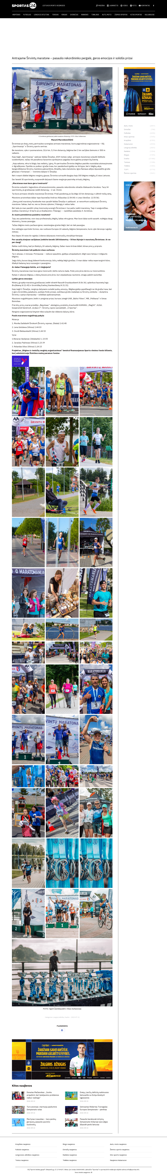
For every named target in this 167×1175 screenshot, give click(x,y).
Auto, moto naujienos (118, 1144)
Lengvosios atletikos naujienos (27, 1155)
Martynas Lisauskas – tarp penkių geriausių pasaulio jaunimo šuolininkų (41, 1122)
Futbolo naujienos (22, 1149)
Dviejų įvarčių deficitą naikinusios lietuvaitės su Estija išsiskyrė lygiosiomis (94, 1095)
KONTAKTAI (145, 6)
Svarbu (67, 1017)
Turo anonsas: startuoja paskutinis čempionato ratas (42, 1108)
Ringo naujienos (69, 1144)
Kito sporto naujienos (118, 1155)
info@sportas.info (133, 1170)
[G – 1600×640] (62, 1079)
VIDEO (125, 6)
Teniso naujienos (22, 1160)
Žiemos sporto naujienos (119, 1149)
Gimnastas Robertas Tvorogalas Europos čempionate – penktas (93, 1108)
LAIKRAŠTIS (113, 6)
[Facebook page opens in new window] (153, 5)
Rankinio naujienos (70, 1155)
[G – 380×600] (139, 116)
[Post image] (18, 1096)
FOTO (134, 6)
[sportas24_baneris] (139, 230)
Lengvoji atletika (58, 1017)
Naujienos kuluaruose (118, 1160)
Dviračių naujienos (70, 1149)
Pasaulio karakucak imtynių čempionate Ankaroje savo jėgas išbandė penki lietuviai (94, 1122)
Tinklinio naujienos (70, 1160)
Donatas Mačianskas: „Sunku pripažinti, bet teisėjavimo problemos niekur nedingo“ (43, 1095)
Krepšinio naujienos (22, 1144)
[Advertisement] (83, 35)
